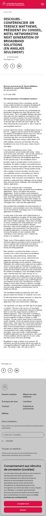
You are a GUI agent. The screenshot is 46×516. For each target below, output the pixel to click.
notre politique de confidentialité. (21, 496)
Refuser (23, 510)
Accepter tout (23, 504)
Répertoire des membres (29, 395)
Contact (5, 406)
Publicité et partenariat (28, 407)
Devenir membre (9, 394)
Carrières (27, 401)
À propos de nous (10, 401)
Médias (5, 413)
